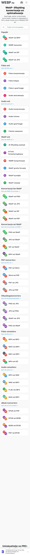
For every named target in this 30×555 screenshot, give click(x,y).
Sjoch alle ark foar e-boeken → (9, 405)
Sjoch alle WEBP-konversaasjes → (10, 191)
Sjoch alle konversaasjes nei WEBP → (11, 227)
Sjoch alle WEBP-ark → (7, 139)
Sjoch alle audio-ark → (7, 104)
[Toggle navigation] (26, 2)
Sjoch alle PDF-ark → (7, 262)
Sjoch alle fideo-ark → (7, 68)
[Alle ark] (21, 2)
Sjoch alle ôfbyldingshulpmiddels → (11, 298)
